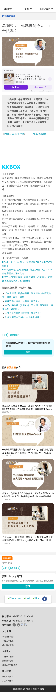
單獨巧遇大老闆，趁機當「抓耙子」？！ (24, 301)
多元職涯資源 (8, 645)
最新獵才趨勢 (8, 660)
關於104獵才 (7, 676)
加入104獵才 (7, 680)
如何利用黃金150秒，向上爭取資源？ (23, 317)
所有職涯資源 (8, 15)
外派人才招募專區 (9, 665)
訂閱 (28, 586)
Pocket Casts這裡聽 (14, 133)
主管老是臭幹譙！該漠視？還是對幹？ (23, 313)
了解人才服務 (8, 640)
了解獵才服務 (8, 656)
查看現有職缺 (8, 636)
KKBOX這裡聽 (39, 133)
